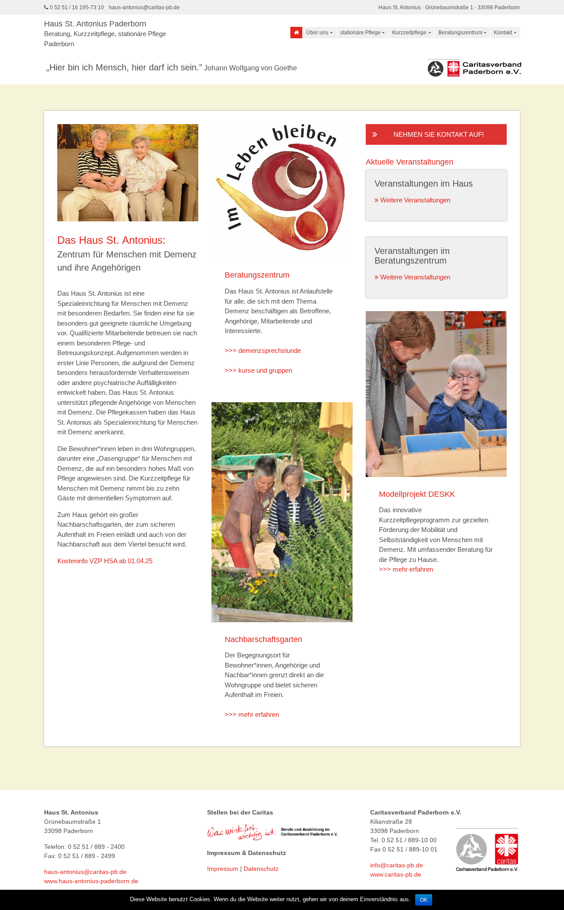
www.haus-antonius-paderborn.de (91, 880)
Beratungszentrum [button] (460, 32)
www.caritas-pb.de (395, 874)
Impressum (222, 868)
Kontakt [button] (503, 32)
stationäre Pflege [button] (360, 32)
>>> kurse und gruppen (258, 370)
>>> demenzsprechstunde (263, 350)
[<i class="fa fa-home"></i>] (296, 32)
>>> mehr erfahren (252, 714)
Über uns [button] (317, 32)
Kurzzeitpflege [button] (409, 32)
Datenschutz (261, 868)
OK (423, 900)
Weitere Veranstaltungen (414, 200)
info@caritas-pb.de (396, 865)
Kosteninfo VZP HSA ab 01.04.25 (104, 561)
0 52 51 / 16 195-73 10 (77, 7)
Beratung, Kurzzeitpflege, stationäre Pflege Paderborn (105, 33)
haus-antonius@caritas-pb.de (144, 7)
